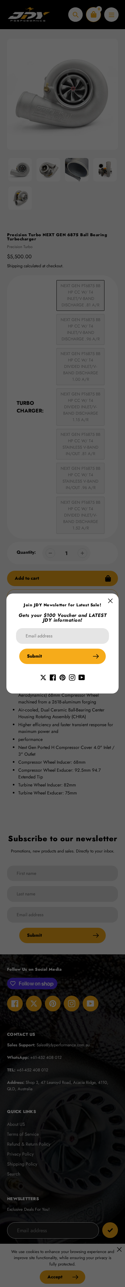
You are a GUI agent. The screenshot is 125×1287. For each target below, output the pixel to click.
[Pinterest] (62, 677)
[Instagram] (72, 677)
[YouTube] (82, 677)
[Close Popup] (110, 601)
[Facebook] (53, 677)
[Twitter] (43, 677)
